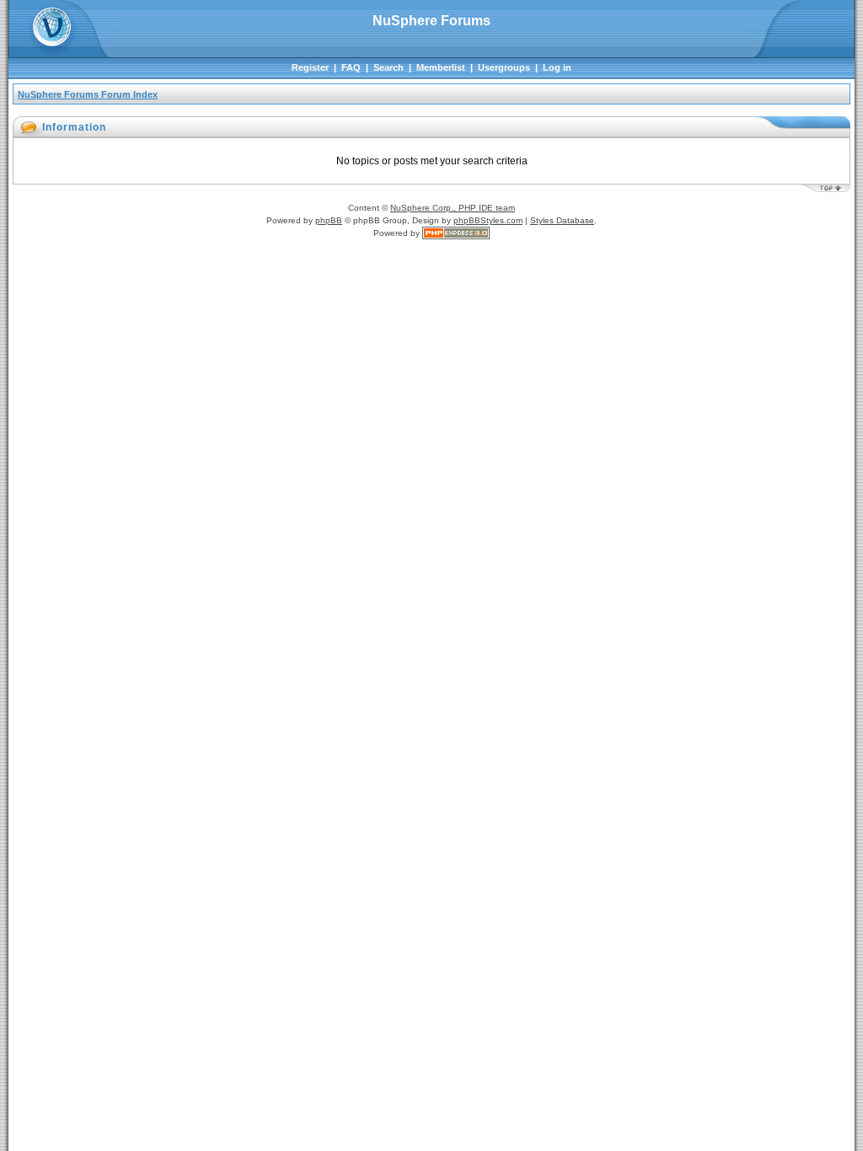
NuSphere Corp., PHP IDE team (452, 207)
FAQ (351, 67)
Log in (557, 67)
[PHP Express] (456, 233)
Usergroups (504, 67)
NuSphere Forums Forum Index (88, 94)
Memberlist (440, 67)
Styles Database (562, 220)
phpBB (328, 220)
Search (388, 67)
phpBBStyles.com (488, 220)
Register (310, 67)
